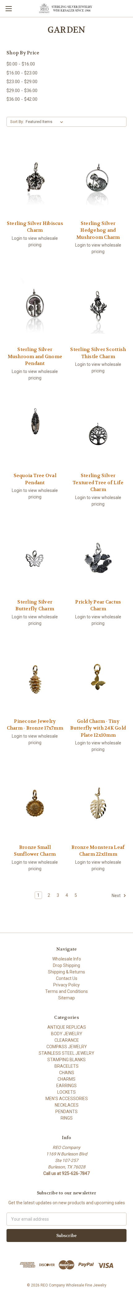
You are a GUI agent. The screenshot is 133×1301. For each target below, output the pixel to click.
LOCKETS (66, 1092)
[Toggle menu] (8, 8)
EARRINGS (66, 1085)
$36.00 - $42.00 (21, 99)
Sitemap (66, 997)
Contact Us (66, 978)
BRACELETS (66, 1066)
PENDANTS (66, 1111)
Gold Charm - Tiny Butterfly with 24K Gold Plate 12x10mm (98, 728)
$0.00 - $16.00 (20, 64)
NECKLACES (67, 1105)
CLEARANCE (66, 1040)
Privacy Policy (66, 984)
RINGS (67, 1118)
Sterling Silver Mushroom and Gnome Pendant (35, 356)
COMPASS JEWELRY (66, 1046)
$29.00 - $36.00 (21, 90)
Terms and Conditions (66, 991)
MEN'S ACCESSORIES (66, 1098)
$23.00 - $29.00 (21, 81)
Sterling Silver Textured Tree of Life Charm (98, 483)
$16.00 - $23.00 (21, 73)
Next (117, 895)
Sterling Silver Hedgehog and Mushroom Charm (98, 230)
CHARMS (66, 1079)
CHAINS (66, 1072)
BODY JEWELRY (66, 1033)
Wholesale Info (66, 958)
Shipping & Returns (66, 971)
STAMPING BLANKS (66, 1059)
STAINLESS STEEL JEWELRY (66, 1053)
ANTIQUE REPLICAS (66, 1027)
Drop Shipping (66, 965)
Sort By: (17, 121)
